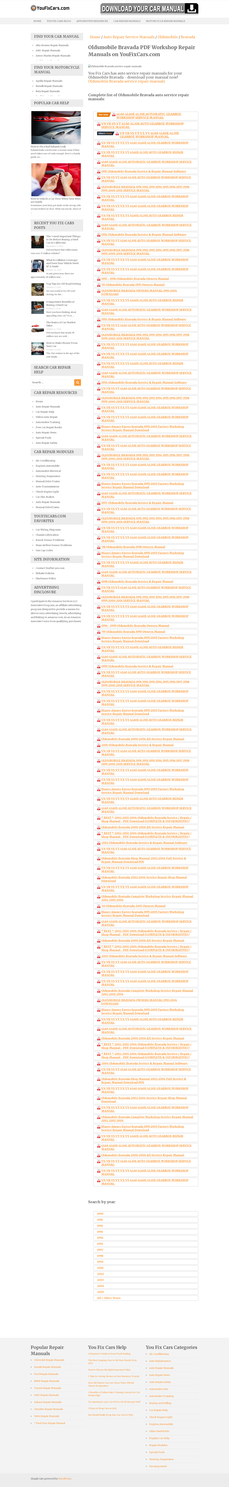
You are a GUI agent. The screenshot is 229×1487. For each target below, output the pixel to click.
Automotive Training (48, 422)
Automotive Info (158, 1389)
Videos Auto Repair (47, 417)
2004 (100, 1286)
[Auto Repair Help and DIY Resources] (50, 8)
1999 (100, 1262)
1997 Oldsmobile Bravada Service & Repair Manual (137, 502)
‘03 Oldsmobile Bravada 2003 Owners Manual (133, 906)
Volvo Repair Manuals (46, 1416)
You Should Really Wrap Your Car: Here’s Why (110, 1415)
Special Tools (43, 437)
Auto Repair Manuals (48, 406)
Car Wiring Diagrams (48, 529)
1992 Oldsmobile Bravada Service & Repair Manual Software (143, 234)
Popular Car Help (159, 1438)
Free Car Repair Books (49, 427)
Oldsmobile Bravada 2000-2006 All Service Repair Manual (142, 739)
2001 (100, 1268)
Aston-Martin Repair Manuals (53, 55)
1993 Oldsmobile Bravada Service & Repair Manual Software (143, 319)
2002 (100, 1274)
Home (37, 21)
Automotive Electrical (48, 470)
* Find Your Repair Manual (49, 1423)
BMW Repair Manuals (46, 1381)
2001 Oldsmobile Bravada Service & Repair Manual (137, 745)
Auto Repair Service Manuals (129, 37)
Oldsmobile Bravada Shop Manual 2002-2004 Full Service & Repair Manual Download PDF (143, 860)
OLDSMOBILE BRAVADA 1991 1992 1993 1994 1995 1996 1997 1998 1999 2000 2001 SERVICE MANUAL (145, 188)
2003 (100, 1280)
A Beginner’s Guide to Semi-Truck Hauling (109, 1353)
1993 (100, 1231)
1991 (100, 1219)
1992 (100, 1225)
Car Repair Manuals (126, 21)
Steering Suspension (48, 476)
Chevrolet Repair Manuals (49, 1359)
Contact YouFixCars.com (50, 568)
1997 (100, 1250)
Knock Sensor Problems (50, 540)
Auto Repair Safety (46, 442)
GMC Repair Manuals (46, 1395)
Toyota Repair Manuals (47, 1388)
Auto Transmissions (47, 486)
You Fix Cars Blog (59, 21)
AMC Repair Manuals (48, 50)
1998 (100, 1256)
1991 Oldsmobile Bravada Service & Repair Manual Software (143, 171)
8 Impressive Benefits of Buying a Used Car (60, 303)
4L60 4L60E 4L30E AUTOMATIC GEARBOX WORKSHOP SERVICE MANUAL (148, 116)
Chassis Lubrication (47, 534)
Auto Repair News (46, 432)
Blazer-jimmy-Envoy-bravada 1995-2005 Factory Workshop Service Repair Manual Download (142, 428)
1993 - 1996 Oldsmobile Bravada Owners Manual (135, 278)
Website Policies (45, 573)
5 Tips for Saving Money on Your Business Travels (113, 1376)
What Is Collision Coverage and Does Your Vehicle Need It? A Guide (62, 263)
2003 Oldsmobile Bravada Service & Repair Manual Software (144, 956)
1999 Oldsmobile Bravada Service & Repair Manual (137, 666)
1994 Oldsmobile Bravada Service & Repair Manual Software (144, 382)
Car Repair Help (45, 411)
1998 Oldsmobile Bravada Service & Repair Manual (137, 581)
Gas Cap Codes (44, 550)
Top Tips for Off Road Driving (63, 283)
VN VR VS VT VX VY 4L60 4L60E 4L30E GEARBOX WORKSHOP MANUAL (149, 135)
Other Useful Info (159, 1431)
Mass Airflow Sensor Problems (54, 545)
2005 (100, 1292)
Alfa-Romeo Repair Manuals (52, 45)
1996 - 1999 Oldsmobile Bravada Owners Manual (135, 625)
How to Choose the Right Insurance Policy (109, 1370)
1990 (100, 1213)
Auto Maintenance (160, 1360)
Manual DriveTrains (47, 507)
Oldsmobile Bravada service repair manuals (126, 81)
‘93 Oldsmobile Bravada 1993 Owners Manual (133, 284)
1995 (100, 1243)
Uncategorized (158, 1466)
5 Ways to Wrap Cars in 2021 (102, 1408)
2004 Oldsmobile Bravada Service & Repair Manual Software (144, 1063)
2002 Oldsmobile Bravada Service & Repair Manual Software (144, 842)
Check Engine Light (47, 491)
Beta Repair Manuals (48, 91)
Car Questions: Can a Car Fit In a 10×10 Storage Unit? (114, 1402)
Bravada (188, 37)
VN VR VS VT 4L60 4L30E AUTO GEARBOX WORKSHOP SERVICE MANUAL (142, 125)
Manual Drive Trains (48, 481)
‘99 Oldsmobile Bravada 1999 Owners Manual (133, 631)
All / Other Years (109, 1298)
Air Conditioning (45, 460)
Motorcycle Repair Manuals (165, 21)
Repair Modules (158, 1445)
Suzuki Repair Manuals (47, 1367)
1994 (100, 1237)
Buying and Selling (160, 1403)
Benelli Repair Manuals (49, 86)
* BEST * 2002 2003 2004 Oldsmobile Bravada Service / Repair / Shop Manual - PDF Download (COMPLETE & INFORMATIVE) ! (146, 819)
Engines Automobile (48, 465)
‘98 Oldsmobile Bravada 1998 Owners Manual (133, 547)
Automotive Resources (92, 21)
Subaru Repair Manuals (47, 1402)
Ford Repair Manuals (46, 1374)
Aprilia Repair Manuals (49, 80)
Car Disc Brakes (45, 496)
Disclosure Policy (46, 578)
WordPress (64, 1478)
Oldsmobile (168, 37)
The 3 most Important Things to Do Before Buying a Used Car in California (63, 239)
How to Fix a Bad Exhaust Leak (48, 146)
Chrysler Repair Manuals (48, 1409)
